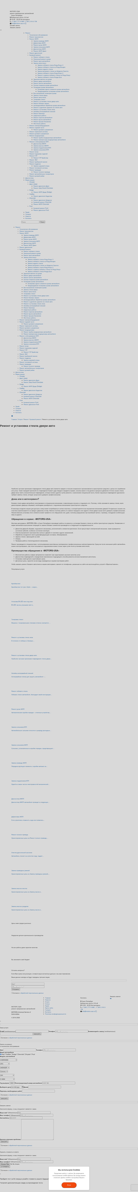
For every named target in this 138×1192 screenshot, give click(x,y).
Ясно (69, 1185)
